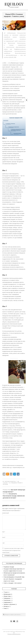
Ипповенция (7, 594)
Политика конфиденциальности (14, 634)
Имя (3, 532)
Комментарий (4, 513)
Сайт (3, 543)
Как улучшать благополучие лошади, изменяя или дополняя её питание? (14, 496)
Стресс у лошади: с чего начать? (13, 583)
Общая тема (7, 596)
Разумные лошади (9, 567)
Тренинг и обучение (9, 604)
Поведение (14, 483)
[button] (4, 474)
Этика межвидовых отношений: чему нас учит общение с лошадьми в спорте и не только (14, 579)
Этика (5, 608)
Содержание (7, 602)
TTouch (6, 592)
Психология (7, 600)
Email (3, 537)
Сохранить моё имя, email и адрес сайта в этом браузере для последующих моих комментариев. (12, 550)
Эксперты (6, 606)
